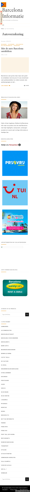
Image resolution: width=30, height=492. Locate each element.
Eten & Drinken (6, 372)
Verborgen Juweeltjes (8, 457)
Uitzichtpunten (6, 453)
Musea (3, 411)
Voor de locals (6, 465)
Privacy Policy (13, 489)
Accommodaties (6, 330)
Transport (17, 45)
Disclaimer (5, 489)
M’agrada (4, 403)
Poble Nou (4, 426)
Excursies (4, 44)
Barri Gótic (5, 345)
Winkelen (4, 473)
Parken (3, 423)
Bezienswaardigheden (8, 349)
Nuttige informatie (6, 45)
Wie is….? (3, 469)
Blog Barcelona (24, 489)
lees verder (4, 85)
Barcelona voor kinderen (9, 338)
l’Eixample (4, 399)
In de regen (11, 44)
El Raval (3, 365)
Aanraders (4, 326)
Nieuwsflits (5, 415)
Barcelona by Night (7, 334)
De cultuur (4, 361)
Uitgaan (3, 450)
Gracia (3, 388)
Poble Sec (4, 430)
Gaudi (3, 384)
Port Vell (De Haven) (8, 434)
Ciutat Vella (5, 357)
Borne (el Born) (6, 353)
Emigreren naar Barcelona (9, 369)
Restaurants (5, 438)
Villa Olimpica (5, 461)
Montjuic (4, 407)
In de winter (19, 44)
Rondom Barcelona (7, 442)
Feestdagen (5, 380)
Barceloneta (5, 342)
